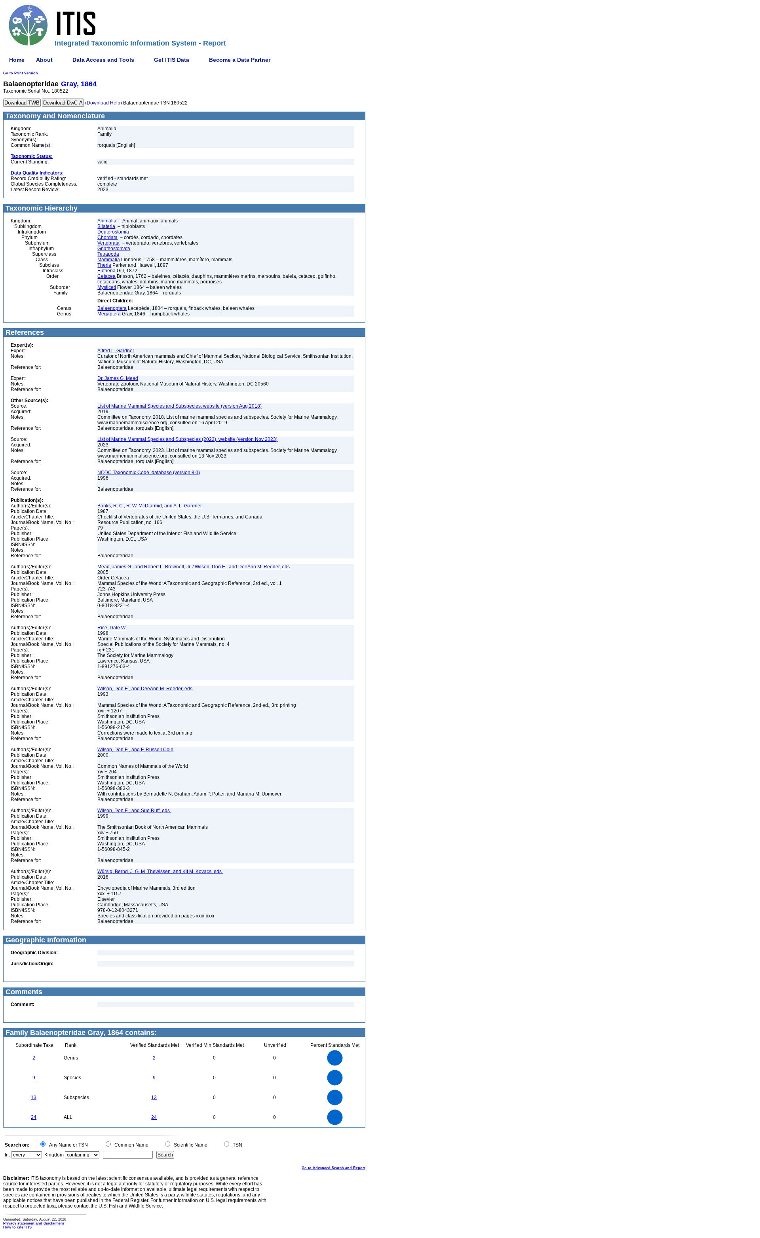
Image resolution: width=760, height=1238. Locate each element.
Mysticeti (106, 287)
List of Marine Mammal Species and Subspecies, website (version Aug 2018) (179, 406)
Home (17, 60)
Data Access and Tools (103, 60)
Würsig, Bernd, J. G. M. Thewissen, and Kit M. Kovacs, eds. (160, 871)
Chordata (107, 237)
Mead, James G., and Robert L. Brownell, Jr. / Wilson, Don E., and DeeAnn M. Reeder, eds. (194, 567)
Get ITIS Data (171, 60)
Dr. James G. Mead (117, 378)
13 (33, 1097)
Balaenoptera (112, 308)
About (44, 60)
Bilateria (106, 226)
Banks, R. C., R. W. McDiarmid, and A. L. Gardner (149, 506)
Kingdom (54, 1155)
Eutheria (106, 270)
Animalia (106, 221)
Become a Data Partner (239, 60)
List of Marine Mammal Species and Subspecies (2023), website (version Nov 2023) (187, 439)
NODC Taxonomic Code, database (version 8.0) (148, 472)
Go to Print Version (20, 73)
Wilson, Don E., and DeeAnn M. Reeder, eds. (145, 688)
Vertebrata (108, 243)
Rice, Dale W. (111, 627)
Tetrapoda (108, 254)
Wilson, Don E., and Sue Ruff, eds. (134, 810)
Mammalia (108, 259)
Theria (104, 265)
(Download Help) (103, 103)
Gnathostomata (113, 248)
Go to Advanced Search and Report (333, 1168)
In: (7, 1155)
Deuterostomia (113, 232)
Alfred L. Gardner (115, 350)
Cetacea (106, 276)
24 (33, 1117)
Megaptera (109, 314)
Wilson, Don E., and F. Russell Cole (135, 749)
